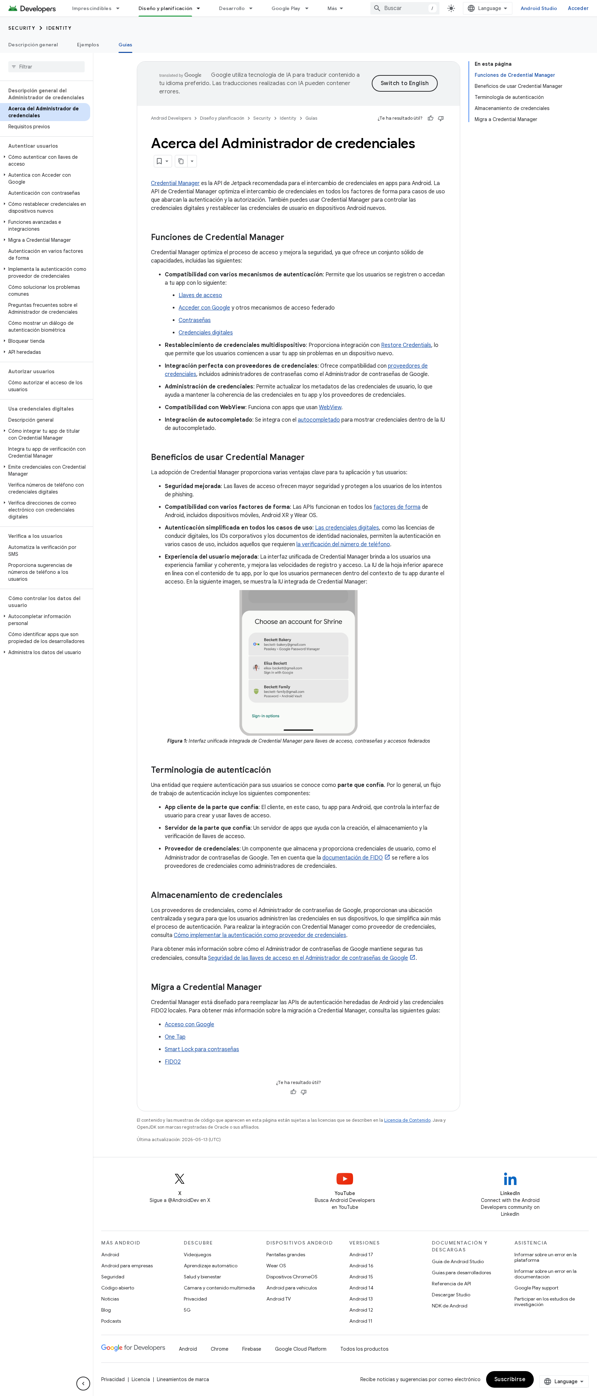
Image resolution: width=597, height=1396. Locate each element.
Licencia (141, 1379)
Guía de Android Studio (458, 1261)
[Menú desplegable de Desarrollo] (254, 8)
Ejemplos (88, 45)
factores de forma (396, 507)
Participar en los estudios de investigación (544, 1301)
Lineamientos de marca (183, 1379)
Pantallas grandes (285, 1254)
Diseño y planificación (165, 8)
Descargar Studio (451, 1295)
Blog (106, 1310)
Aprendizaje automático (210, 1265)
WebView (330, 407)
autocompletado (319, 419)
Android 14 (361, 1288)
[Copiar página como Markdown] (181, 161)
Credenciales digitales (206, 332)
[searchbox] (46, 66)
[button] (45, 160)
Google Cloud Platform (300, 1349)
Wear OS (276, 1265)
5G (187, 1310)
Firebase (251, 1349)
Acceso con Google (189, 1024)
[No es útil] (441, 118)
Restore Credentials (406, 345)
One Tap (175, 1037)
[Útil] (430, 118)
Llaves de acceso (200, 295)
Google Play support (536, 1288)
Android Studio (539, 8)
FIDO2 (173, 1061)
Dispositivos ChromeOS (292, 1277)
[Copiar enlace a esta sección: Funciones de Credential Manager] (291, 238)
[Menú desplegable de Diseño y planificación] (201, 8)
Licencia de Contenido (407, 1120)
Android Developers (171, 118)
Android (110, 1254)
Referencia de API (451, 1283)
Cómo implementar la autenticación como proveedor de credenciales (260, 935)
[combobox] (404, 8)
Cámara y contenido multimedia (219, 1288)
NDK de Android (449, 1306)
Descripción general (33, 45)
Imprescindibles (92, 8)
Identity (59, 28)
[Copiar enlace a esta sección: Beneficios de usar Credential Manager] (312, 458)
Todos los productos (364, 1349)
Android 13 (361, 1299)
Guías (125, 45)
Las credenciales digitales (347, 527)
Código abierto (117, 1288)
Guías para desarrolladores (461, 1272)
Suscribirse (510, 1379)
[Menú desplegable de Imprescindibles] (121, 8)
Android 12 (361, 1310)
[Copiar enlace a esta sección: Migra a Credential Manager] (269, 988)
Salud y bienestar (202, 1277)
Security (21, 28)
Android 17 (361, 1254)
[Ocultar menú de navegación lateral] (83, 1383)
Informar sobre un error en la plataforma (545, 1257)
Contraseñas (195, 320)
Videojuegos (197, 1254)
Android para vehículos (291, 1288)
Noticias (110, 1299)
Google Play (286, 8)
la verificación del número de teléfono (343, 544)
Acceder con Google (204, 307)
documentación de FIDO (352, 857)
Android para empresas (127, 1265)
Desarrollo (232, 8)
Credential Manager (175, 183)
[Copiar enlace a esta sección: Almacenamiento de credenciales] (289, 896)
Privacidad (195, 1299)
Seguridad (112, 1277)
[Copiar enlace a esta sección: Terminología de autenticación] (278, 770)
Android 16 (361, 1265)
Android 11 (360, 1321)
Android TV (278, 1299)
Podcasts (111, 1321)
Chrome (219, 1349)
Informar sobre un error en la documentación (545, 1274)
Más (333, 8)
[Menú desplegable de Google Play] (310, 8)
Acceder (578, 8)
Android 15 (361, 1277)
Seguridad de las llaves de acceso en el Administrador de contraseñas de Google (308, 958)
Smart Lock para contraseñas (202, 1049)
